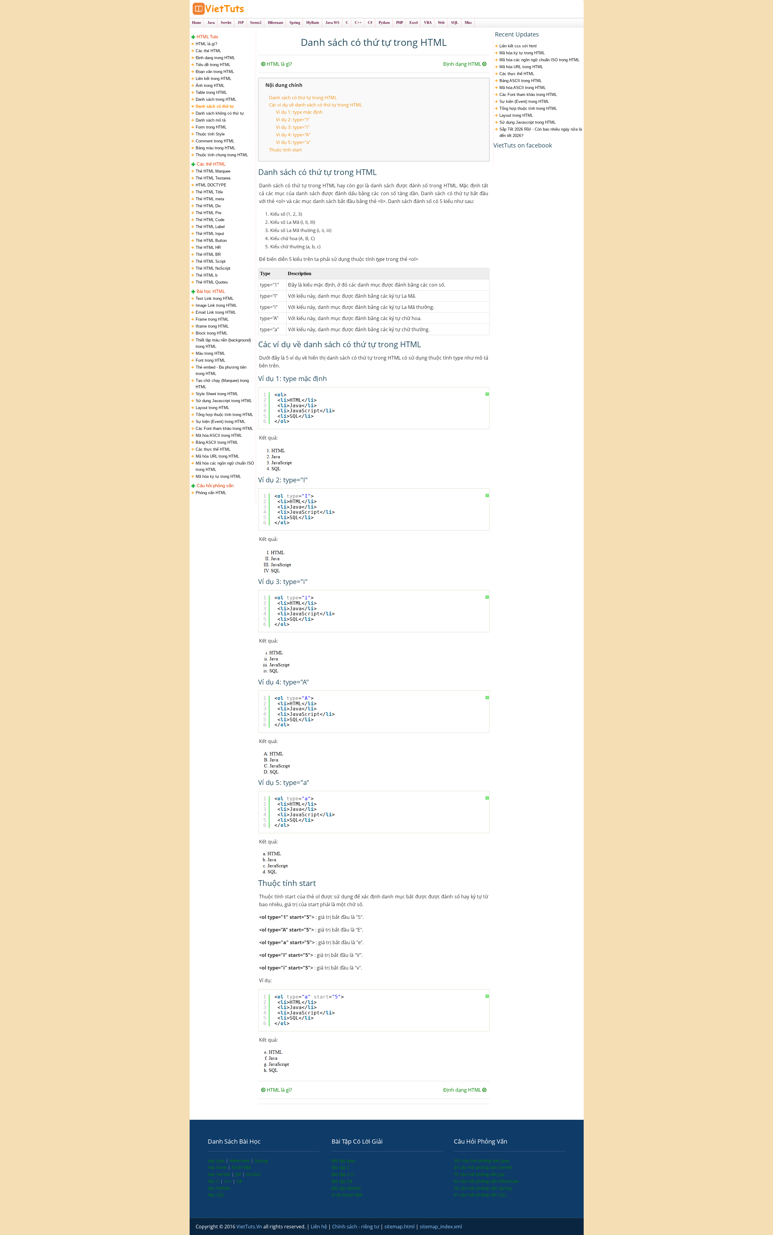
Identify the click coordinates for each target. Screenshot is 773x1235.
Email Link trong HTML (216, 312)
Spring (261, 1161)
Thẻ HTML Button (211, 240)
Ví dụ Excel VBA (347, 1195)
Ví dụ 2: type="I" (293, 119)
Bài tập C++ (343, 1174)
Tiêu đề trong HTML (213, 64)
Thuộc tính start (285, 150)
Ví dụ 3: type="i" (293, 127)
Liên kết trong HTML (213, 78)
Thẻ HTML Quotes (212, 282)
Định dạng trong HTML (215, 58)
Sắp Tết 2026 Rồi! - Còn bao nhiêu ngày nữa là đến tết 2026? (540, 132)
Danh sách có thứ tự (215, 106)
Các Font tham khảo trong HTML (224, 428)
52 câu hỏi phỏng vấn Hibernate (486, 1181)
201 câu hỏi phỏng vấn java (481, 1161)
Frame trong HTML (212, 319)
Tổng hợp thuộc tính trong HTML (224, 414)
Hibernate (240, 1161)
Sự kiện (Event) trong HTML (220, 421)
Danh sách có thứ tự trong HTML (303, 97)
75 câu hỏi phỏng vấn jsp (479, 1174)
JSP (238, 1174)
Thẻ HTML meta (210, 199)
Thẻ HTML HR (208, 247)
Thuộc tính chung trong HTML (222, 155)
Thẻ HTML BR (208, 254)
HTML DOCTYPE (211, 185)
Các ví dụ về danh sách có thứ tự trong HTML (315, 105)
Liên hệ (319, 1226)
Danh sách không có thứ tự (220, 113)
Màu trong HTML (210, 353)
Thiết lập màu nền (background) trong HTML (223, 343)
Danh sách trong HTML (216, 99)
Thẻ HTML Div (208, 206)
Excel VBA (241, 1167)
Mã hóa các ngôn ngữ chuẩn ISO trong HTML (225, 466)
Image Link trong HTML (216, 305)
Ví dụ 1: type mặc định (299, 112)
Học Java (217, 1161)
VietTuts (241, 9)
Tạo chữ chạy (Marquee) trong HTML (222, 383)
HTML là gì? (206, 44)
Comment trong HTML (215, 141)
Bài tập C (341, 1167)
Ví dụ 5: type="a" (293, 142)
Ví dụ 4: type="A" (293, 135)
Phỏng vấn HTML (211, 493)
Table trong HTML (211, 92)
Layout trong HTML (212, 407)
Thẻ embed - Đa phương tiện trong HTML (221, 370)
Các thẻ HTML (208, 51)
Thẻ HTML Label (210, 226)
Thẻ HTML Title (209, 192)
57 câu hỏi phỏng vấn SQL (480, 1195)
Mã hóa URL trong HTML (217, 456)
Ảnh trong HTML (210, 85)
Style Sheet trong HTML (217, 394)
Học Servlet (220, 1174)
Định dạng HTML (462, 64)
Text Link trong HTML (214, 298)
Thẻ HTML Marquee (213, 171)
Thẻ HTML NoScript (213, 268)
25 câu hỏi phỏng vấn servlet (483, 1167)
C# (239, 1181)
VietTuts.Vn (249, 1226)
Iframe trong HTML (212, 326)
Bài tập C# (342, 1181)
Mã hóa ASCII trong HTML (219, 435)
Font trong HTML (210, 360)
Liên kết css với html (518, 46)
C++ (228, 1181)
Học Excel (218, 1167)
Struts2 (253, 1174)
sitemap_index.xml (441, 1226)
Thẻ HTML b (206, 275)
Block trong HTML (211, 333)
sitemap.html (400, 1226)
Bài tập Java (343, 1161)
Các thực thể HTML (213, 449)
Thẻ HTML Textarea (213, 178)
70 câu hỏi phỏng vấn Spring (483, 1188)
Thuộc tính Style (210, 134)
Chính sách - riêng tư (356, 1226)
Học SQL (216, 1195)
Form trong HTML (211, 127)
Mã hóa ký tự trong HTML (218, 476)
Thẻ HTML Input (210, 233)
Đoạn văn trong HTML (215, 71)
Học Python (219, 1188)
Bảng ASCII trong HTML (217, 442)
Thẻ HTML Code (210, 219)
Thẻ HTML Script (211, 261)
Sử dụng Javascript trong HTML (224, 400)
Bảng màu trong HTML (215, 148)
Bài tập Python (346, 1188)
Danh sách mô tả (211, 120)
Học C (214, 1181)
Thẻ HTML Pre (208, 213)
